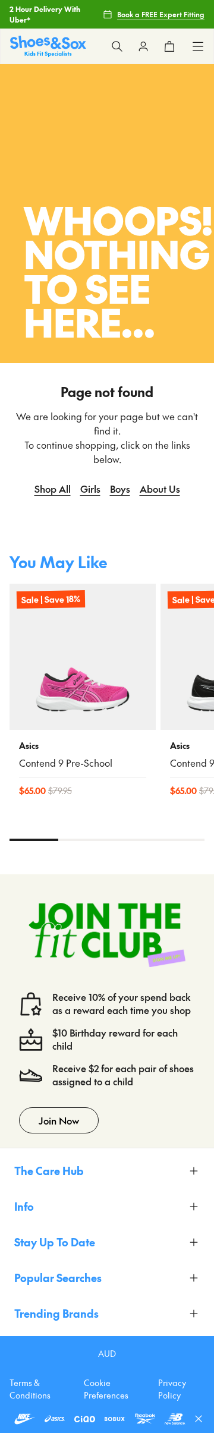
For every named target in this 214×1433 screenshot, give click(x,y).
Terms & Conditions (30, 1389)
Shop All (52, 488)
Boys (120, 488)
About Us (160, 488)
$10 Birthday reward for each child (115, 1039)
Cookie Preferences (106, 1389)
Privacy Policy (172, 1389)
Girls (90, 488)
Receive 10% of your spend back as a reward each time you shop (121, 1003)
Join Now (59, 1120)
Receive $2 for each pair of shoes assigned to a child (123, 1075)
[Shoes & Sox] (48, 46)
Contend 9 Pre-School (65, 763)
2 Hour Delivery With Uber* (45, 14)
